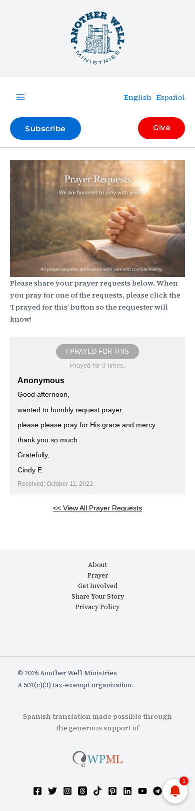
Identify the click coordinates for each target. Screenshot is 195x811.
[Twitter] (52, 790)
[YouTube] (142, 790)
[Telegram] (157, 790)
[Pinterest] (112, 790)
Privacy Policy (98, 607)
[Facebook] (37, 790)
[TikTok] (97, 790)
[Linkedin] (127, 790)
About (97, 565)
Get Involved (98, 586)
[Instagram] (67, 790)
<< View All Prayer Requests (97, 508)
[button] (45, 128)
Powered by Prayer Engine (97, 534)
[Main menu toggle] (20, 97)
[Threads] (82, 790)
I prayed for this (97, 351)
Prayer (98, 575)
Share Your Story (98, 596)
